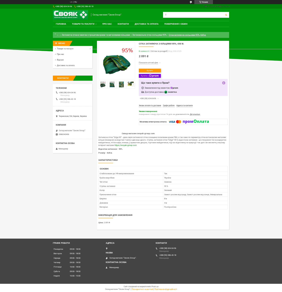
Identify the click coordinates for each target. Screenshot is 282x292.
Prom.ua (155, 287)
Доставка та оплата (146, 24)
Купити (150, 70)
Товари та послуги (83, 24)
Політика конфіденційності (166, 289)
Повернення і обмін (175, 24)
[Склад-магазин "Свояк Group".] (70, 15)
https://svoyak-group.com (126, 145)
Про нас (107, 24)
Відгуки (60, 60)
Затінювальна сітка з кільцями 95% (149, 35)
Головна (61, 24)
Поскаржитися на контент (142, 289)
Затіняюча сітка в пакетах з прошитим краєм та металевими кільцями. (96, 35)
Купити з (144, 76)
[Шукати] (226, 15)
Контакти (123, 24)
